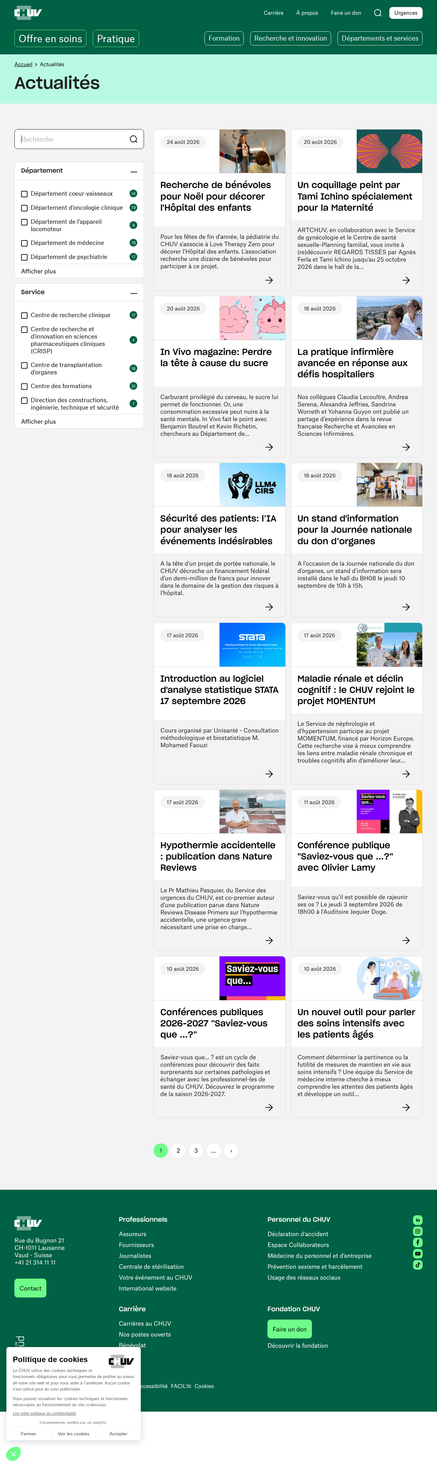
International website (148, 1288)
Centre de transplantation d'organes (66, 368)
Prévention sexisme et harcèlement (314, 1266)
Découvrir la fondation (297, 1345)
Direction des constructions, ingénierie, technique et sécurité (75, 403)
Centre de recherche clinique (70, 314)
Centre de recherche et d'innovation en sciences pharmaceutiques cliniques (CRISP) (68, 340)
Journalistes (135, 1255)
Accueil (23, 64)
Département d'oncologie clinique (77, 207)
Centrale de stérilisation (151, 1266)
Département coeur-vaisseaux (72, 193)
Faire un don (292, 1329)
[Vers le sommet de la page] (423, 1452)
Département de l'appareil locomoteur (66, 225)
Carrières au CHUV (145, 1323)
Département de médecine (67, 242)
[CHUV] (28, 1222)
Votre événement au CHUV (156, 1277)
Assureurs (133, 1233)
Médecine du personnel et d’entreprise (319, 1255)
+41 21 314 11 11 (35, 1262)
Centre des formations (61, 385)
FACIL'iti (181, 1386)
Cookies (204, 1386)
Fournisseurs (136, 1244)
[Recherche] (378, 13)
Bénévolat (132, 1345)
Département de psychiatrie (69, 256)
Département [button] (42, 171)
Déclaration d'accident (297, 1233)
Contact (30, 1288)
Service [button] (33, 292)
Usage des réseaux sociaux (303, 1277)
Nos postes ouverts (145, 1334)
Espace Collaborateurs (298, 1244)
